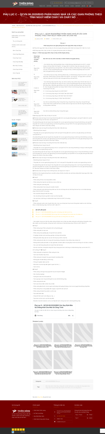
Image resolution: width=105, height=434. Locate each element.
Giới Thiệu (49, 5)
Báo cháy (48, 386)
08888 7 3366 (60, 418)
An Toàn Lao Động (38, 413)
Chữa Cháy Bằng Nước (18, 54)
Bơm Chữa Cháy (17, 50)
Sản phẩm (55, 5)
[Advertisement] (68, 430)
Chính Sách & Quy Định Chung (41, 419)
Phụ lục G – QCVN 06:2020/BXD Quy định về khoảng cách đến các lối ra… (54, 212)
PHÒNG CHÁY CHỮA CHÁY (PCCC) (19, 45)
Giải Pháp (77, 5)
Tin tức (61, 5)
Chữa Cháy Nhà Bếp (18, 61)
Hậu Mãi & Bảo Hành (39, 416)
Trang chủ (42, 5)
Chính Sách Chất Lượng (40, 410)
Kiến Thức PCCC (20, 25)
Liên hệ (83, 5)
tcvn (72, 387)
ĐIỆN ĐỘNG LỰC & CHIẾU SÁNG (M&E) (18, 36)
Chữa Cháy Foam (17, 58)
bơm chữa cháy (55, 386)
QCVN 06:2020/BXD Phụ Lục (49, 25)
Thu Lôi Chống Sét (17, 41)
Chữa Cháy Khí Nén (17, 69)
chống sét (61, 386)
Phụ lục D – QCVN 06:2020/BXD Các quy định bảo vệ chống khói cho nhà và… (55, 216)
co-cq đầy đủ (77, 386)
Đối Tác (67, 5)
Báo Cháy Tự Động (17, 65)
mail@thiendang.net (61, 421)
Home (13, 25)
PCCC (69, 387)
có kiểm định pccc (69, 386)
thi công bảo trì (77, 387)
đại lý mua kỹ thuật (53, 387)
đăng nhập (40, 397)
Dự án (72, 5)
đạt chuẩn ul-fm (63, 387)
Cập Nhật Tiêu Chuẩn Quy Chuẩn (33, 25)
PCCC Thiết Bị (16, 73)
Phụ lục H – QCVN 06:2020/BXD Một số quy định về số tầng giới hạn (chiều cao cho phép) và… (59, 214)
